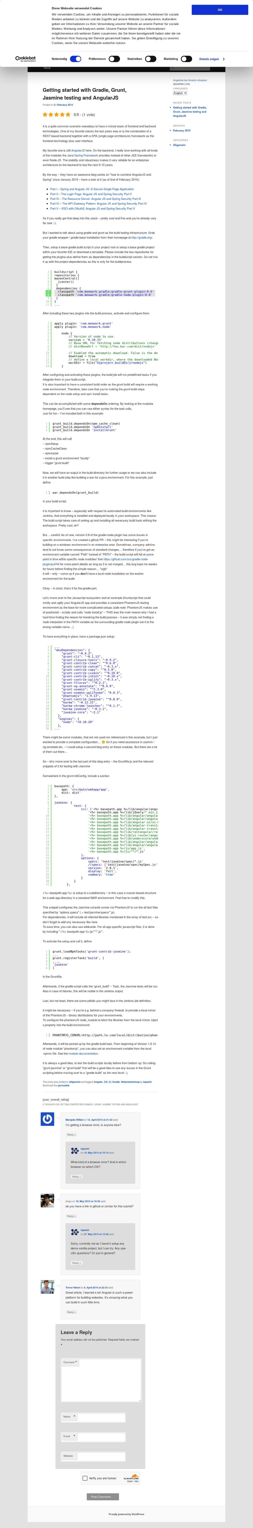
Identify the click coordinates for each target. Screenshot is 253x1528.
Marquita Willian (74, 1119)
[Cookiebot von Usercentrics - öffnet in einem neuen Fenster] (25, 59)
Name (69, 1416)
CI (110, 1082)
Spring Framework (86, 155)
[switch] (114, 59)
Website (68, 1456)
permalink (63, 1085)
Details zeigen (209, 59)
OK (220, 10)
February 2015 (181, 130)
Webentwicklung (130, 1082)
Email (69, 1436)
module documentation (83, 1053)
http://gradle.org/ (141, 237)
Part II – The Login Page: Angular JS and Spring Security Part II (91, 194)
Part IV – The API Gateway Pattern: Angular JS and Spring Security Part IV (98, 203)
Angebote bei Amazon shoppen (190, 80)
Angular (98, 1082)
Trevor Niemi (73, 1287)
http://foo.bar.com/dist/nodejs (127, 346)
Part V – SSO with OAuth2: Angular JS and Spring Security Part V (92, 208)
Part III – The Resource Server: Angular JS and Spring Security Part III (95, 199)
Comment (70, 1362)
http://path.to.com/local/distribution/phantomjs (124, 1035)
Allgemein (74, 1082)
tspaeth (147, 1082)
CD (106, 1082)
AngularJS (78, 150)
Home (47, 68)
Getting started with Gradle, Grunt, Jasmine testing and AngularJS (190, 112)
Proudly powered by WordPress (126, 1514)
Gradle (116, 1082)
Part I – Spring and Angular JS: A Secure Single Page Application (92, 189)
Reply (71, 1134)
